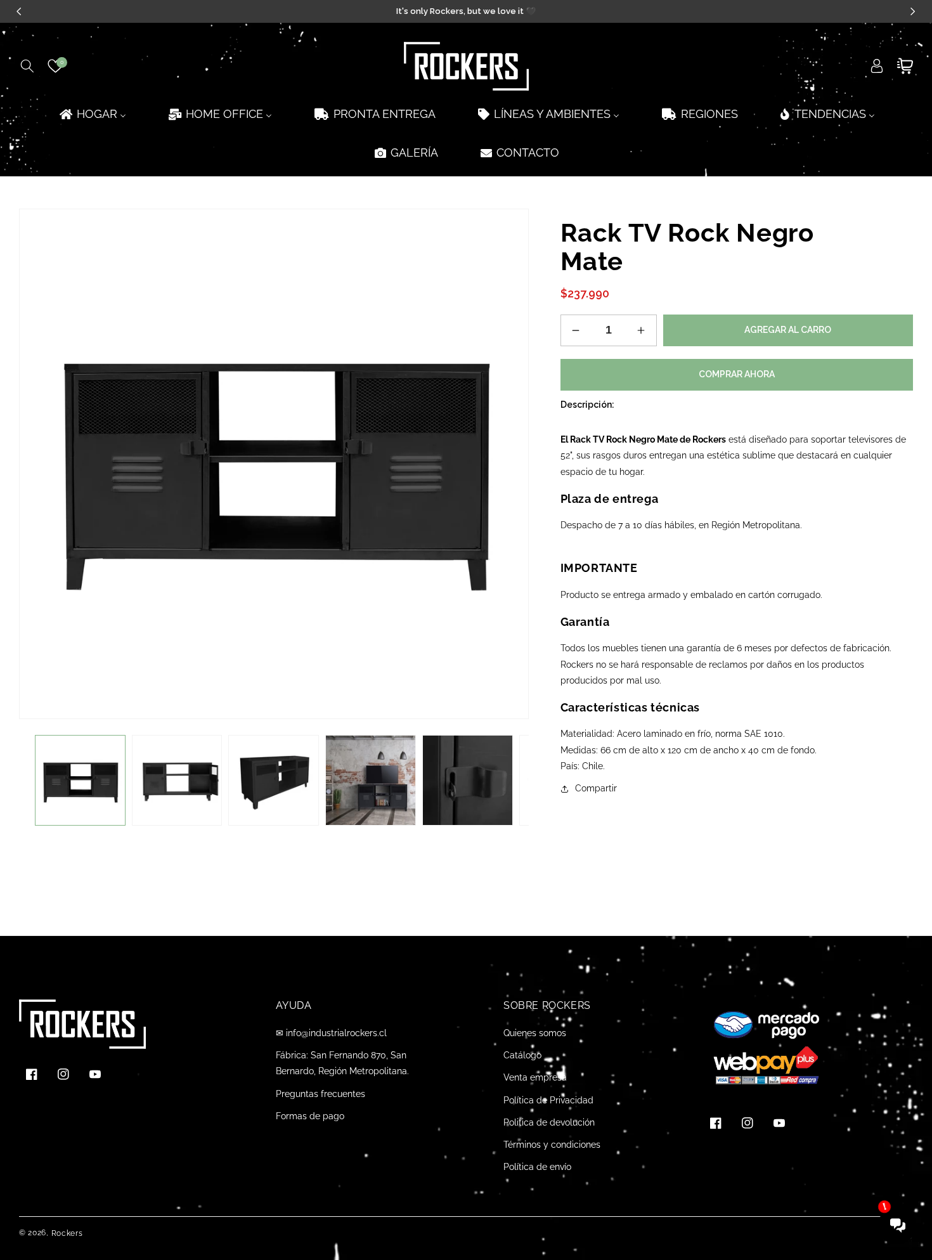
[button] (27, 66)
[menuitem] (91, 114)
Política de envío (537, 1167)
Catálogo (522, 1055)
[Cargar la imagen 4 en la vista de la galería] (370, 780)
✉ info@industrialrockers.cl (331, 1033)
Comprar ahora (737, 374)
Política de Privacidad (548, 1100)
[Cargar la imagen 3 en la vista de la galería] (273, 780)
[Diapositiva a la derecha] (509, 780)
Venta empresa (535, 1077)
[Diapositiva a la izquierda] (38, 780)
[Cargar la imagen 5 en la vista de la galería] (467, 780)
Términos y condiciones (551, 1145)
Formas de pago (310, 1116)
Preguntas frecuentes (320, 1094)
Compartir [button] (596, 788)
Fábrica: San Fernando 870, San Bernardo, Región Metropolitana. (342, 1063)
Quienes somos (534, 1033)
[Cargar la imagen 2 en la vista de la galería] (177, 780)
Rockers (67, 1233)
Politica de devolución (549, 1122)
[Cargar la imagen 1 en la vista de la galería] (80, 780)
